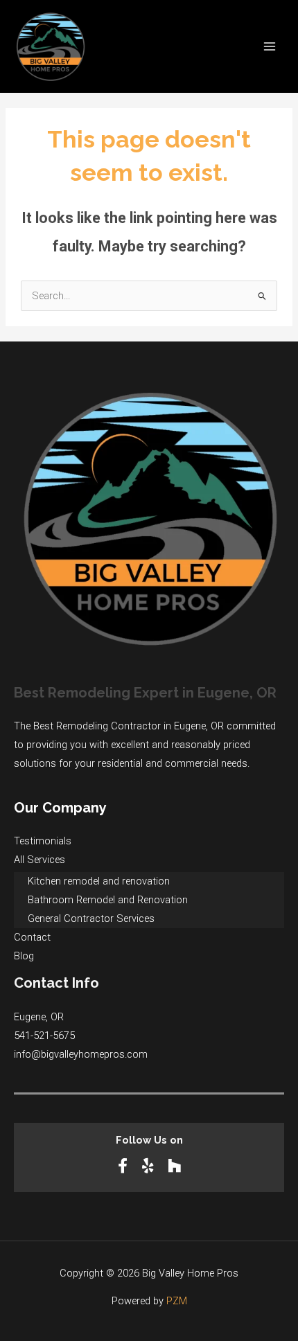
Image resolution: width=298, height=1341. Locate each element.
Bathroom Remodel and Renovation (108, 900)
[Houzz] (174, 1166)
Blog (24, 956)
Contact (32, 937)
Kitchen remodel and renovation (99, 881)
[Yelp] (149, 1166)
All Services (39, 859)
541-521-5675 (44, 1035)
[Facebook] (124, 1166)
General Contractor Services (91, 918)
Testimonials (42, 841)
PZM (176, 1301)
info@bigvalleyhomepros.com (81, 1054)
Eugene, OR (39, 1017)
